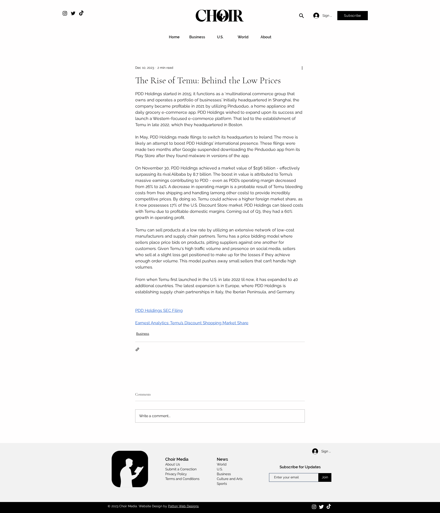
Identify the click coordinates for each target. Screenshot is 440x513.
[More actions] (302, 67)
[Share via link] (137, 349)
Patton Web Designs (183, 506)
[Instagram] (65, 13)
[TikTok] (81, 13)
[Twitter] (73, 13)
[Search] (301, 16)
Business (142, 334)
